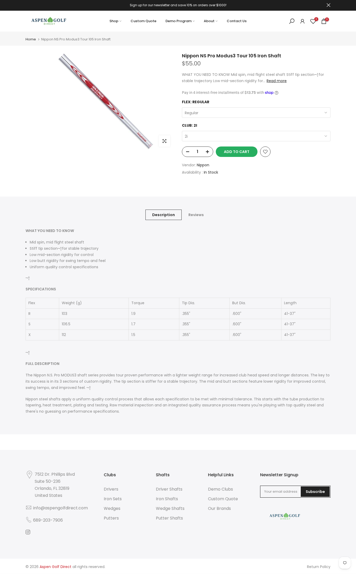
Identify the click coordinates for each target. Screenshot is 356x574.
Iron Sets (113, 499)
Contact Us (237, 21)
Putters (111, 518)
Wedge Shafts (170, 508)
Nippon (203, 165)
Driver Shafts (169, 489)
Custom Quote (143, 21)
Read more (277, 80)
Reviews (196, 214)
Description (163, 214)
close (27, 5)
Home (31, 39)
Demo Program (178, 21)
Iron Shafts (167, 499)
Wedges (112, 508)
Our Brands (219, 508)
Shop (113, 21)
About (209, 21)
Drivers (111, 489)
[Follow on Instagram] (28, 532)
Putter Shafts (169, 518)
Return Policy (318, 566)
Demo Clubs (220, 489)
